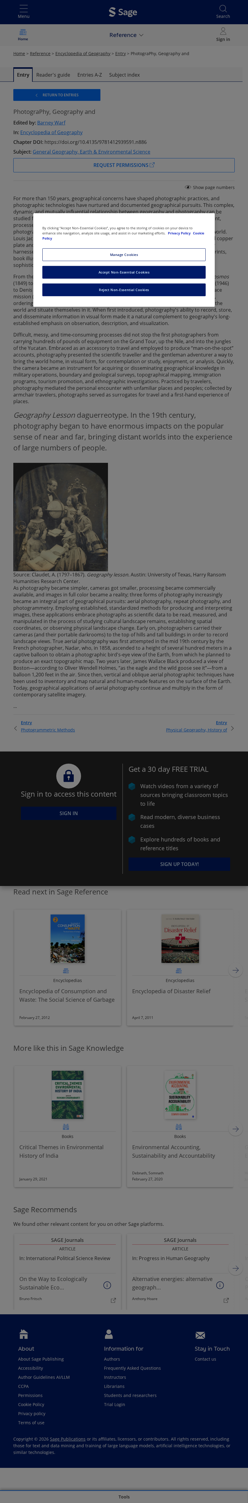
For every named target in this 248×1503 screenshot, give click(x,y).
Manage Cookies (124, 254)
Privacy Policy (179, 233)
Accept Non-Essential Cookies (124, 272)
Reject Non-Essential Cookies (124, 289)
